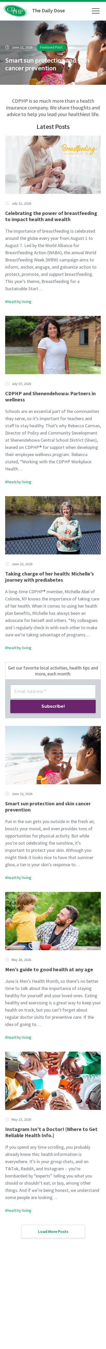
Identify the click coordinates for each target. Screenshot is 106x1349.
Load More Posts (53, 1231)
